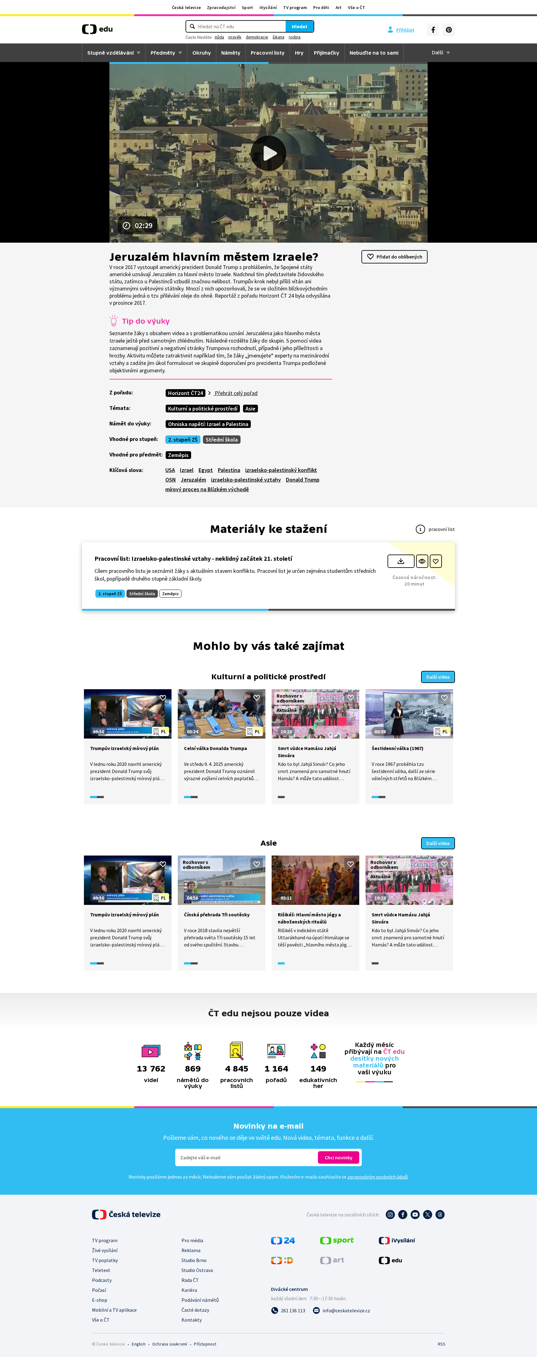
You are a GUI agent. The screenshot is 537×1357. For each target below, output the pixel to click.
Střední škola (222, 439)
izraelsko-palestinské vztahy (246, 479)
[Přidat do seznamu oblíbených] (436, 561)
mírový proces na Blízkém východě (207, 489)
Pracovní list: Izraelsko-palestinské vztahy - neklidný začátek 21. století (193, 558)
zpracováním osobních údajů (377, 1177)
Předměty (163, 53)
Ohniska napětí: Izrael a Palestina (208, 424)
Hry (299, 53)
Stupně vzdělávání (110, 53)
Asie (250, 408)
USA (170, 470)
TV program (295, 7)
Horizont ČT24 (185, 393)
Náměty (231, 53)
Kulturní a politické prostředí (202, 408)
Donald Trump (302, 479)
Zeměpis (178, 455)
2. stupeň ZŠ (183, 439)
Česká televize (186, 7)
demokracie (257, 37)
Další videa (438, 677)
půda (219, 37)
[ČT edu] (97, 31)
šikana (278, 37)
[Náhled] (422, 561)
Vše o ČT (356, 7)
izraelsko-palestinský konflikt (281, 470)
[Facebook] (433, 30)
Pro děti (321, 7)
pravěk (234, 37)
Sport (247, 7)
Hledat (299, 26)
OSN (170, 479)
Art (339, 7)
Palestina (229, 470)
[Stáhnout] (401, 561)
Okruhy (201, 53)
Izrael (187, 470)
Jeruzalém (193, 479)
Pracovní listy (268, 53)
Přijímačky (326, 53)
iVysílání (268, 7)
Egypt (206, 470)
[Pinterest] (449, 30)
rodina (295, 37)
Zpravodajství (221, 7)
